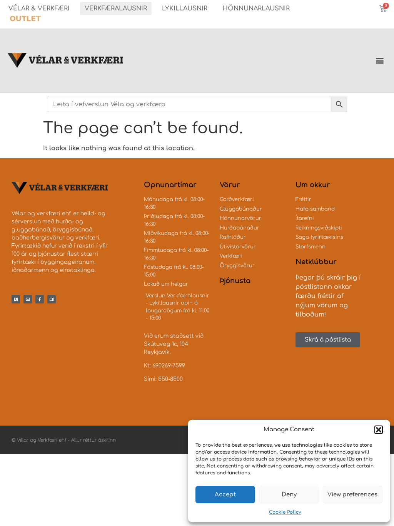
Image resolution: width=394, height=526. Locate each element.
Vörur (230, 185)
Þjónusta (235, 281)
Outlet (25, 18)
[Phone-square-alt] (16, 299)
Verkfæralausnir (116, 8)
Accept (225, 494)
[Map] (51, 299)
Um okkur (313, 185)
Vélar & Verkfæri (39, 8)
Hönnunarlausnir (256, 8)
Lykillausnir (184, 8)
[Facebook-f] (39, 299)
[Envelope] (27, 299)
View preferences (352, 494)
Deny (289, 494)
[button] (378, 430)
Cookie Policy (285, 512)
